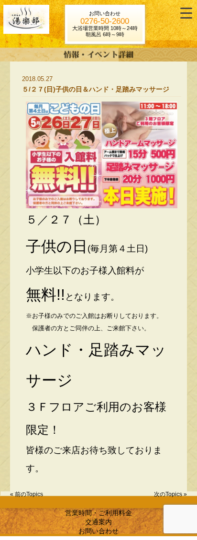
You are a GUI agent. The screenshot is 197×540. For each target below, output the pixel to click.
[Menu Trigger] (186, 13)
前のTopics (29, 494)
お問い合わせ (98, 531)
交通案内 (98, 522)
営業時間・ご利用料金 (98, 513)
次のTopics (168, 494)
